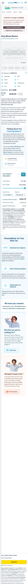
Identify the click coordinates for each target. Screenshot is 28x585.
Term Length (6, 184)
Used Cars (9, 12)
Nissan (15, 12)
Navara (20, 12)
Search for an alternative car (14, 30)
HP (23, 174)
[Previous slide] (3, 68)
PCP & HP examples (21, 94)
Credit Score (6, 192)
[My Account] (21, 3)
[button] (4, 68)
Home (3, 12)
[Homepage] (14, 3)
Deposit (17, 192)
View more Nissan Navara (14, 27)
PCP (18, 174)
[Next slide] (25, 68)
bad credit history (16, 146)
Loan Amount (6, 181)
